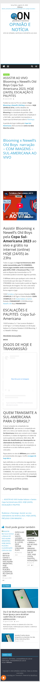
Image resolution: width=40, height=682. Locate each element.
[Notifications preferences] (3, 677)
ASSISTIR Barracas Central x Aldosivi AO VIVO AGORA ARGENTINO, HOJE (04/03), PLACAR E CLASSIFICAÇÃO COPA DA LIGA (8, 564)
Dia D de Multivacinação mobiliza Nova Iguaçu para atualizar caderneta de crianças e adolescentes (19, 615)
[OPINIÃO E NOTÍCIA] (4, 66)
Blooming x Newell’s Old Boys (14, 105)
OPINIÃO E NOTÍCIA (20, 26)
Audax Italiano (21, 299)
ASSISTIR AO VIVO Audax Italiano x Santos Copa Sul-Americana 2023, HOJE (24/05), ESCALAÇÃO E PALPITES (19, 502)
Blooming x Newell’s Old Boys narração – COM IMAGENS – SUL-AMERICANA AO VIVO (20, 149)
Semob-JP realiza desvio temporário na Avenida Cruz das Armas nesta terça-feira (25, 637)
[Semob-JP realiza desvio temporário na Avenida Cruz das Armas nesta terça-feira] (8, 634)
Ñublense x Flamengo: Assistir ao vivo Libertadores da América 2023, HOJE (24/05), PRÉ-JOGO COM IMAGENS (19, 516)
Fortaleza (10, 294)
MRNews (9, 662)
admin (17, 621)
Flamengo (30, 119)
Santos (29, 299)
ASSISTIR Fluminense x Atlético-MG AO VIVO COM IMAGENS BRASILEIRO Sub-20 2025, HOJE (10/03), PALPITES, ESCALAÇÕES (32, 549)
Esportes (6, 74)
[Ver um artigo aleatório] (36, 66)
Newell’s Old (7, 304)
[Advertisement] (20, 50)
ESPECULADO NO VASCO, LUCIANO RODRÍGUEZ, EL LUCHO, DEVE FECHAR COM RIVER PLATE (20, 541)
